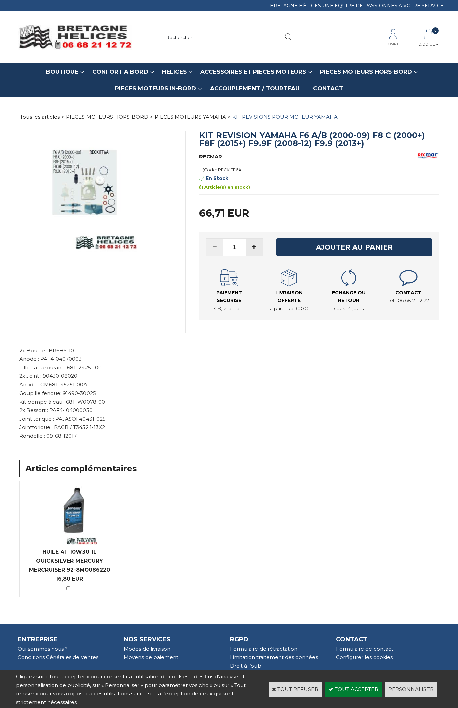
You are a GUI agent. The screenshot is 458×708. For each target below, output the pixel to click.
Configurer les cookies (364, 657)
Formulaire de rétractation (263, 649)
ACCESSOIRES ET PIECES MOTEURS (253, 71)
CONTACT (328, 88)
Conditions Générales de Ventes (58, 657)
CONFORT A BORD (120, 71)
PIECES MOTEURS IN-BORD (155, 88)
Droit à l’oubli (247, 666)
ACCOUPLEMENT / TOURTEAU (255, 88)
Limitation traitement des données (274, 657)
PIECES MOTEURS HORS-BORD (366, 71)
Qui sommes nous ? (43, 649)
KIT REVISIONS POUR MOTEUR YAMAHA (285, 117)
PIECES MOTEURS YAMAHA (190, 117)
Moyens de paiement (151, 657)
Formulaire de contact (364, 649)
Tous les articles (40, 117)
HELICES (174, 71)
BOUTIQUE (62, 71)
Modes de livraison (147, 649)
